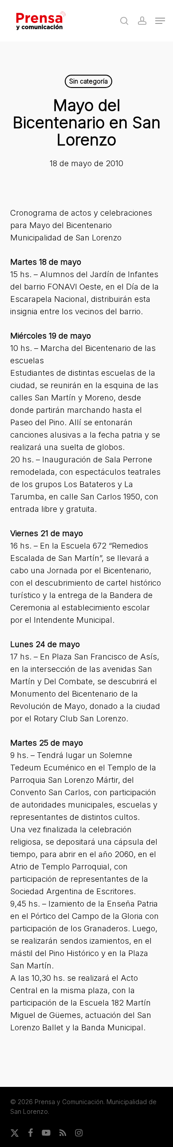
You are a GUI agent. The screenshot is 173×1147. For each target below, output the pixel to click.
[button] (160, 20)
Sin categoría (88, 81)
